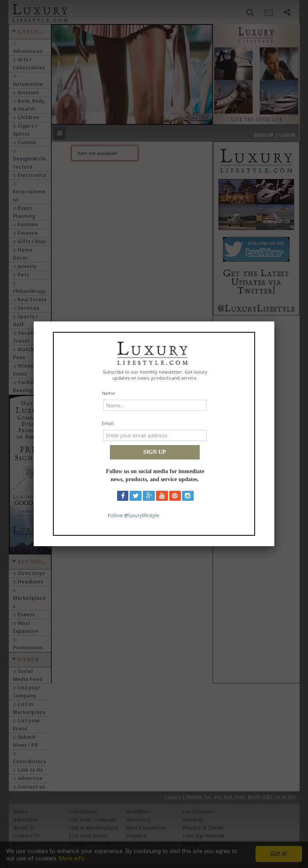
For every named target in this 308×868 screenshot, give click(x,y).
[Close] (274, 321)
